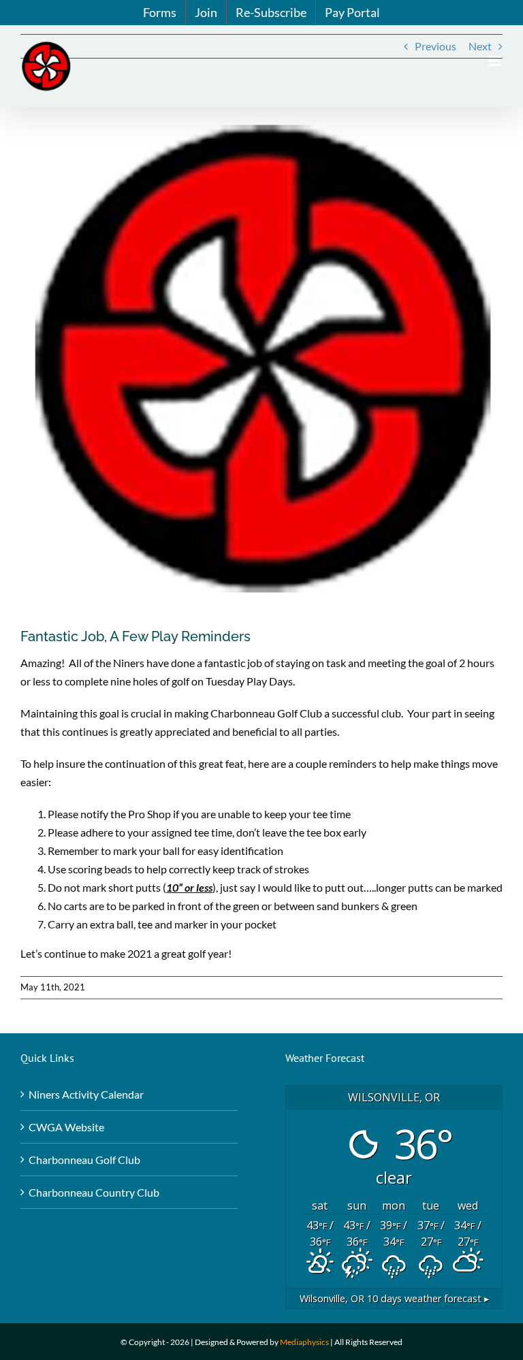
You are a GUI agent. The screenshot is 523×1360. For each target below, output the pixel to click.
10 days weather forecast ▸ (394, 1298)
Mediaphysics (304, 1342)
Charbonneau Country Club (94, 1192)
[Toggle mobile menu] (495, 61)
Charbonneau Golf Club (84, 1159)
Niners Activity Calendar (86, 1094)
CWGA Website (66, 1126)
